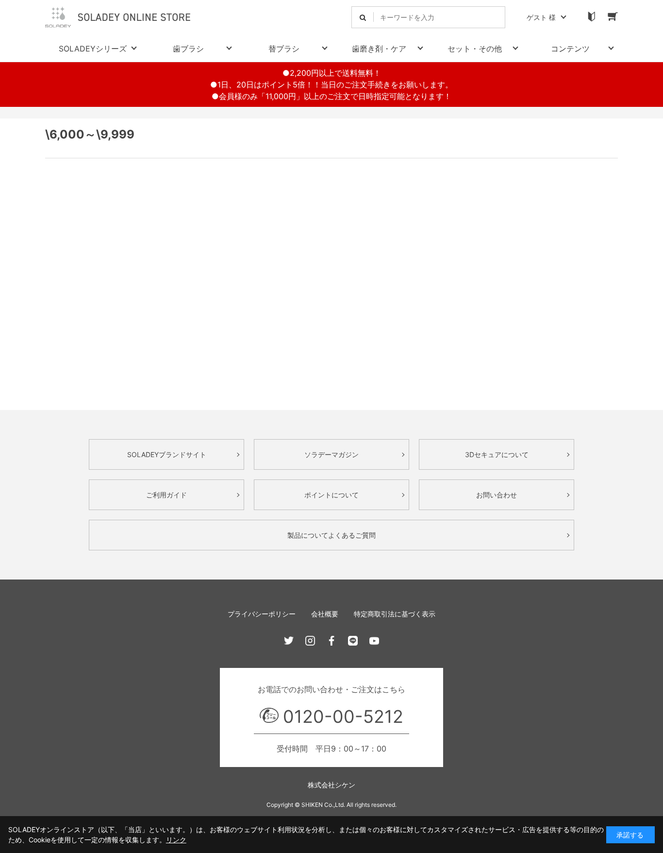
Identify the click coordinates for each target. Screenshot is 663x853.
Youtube (374, 640)
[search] (363, 17)
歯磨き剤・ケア (379, 48)
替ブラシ (283, 48)
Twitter (288, 640)
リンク (176, 840)
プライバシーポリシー (262, 614)
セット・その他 (475, 48)
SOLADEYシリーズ (93, 48)
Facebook (331, 640)
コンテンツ (570, 48)
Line (353, 640)
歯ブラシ (188, 48)
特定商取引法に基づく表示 (394, 614)
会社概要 (324, 614)
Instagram (310, 640)
